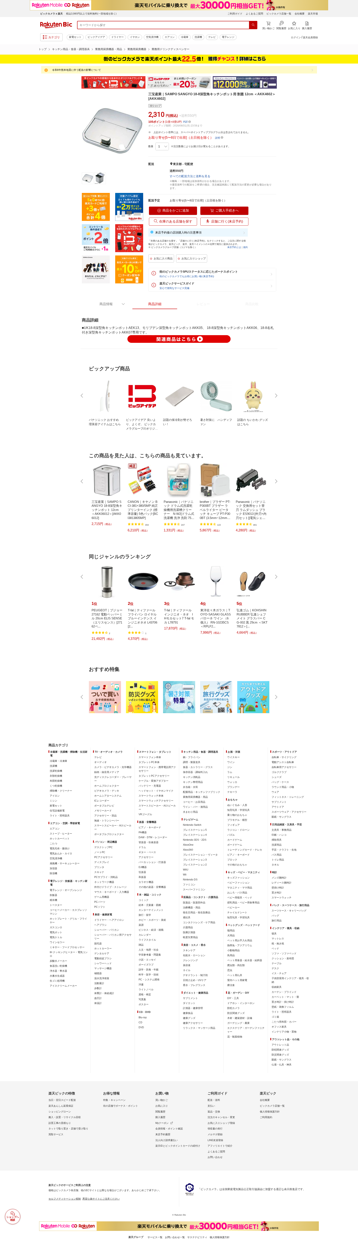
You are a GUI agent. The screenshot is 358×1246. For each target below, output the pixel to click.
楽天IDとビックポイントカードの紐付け (177, 1145)
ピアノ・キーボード (150, 827)
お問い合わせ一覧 (175, 1237)
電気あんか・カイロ (61, 853)
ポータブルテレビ (104, 805)
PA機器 (143, 832)
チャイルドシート (237, 912)
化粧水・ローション (194, 955)
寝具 (274, 933)
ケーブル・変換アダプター (153, 780)
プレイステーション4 (195, 834)
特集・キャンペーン (114, 1100)
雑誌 (141, 944)
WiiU (185, 869)
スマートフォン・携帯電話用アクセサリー (157, 769)
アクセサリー (146, 857)
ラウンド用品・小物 (283, 787)
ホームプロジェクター (106, 785)
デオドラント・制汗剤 (195, 975)
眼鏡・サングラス (281, 816)
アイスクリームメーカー (63, 985)
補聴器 (98, 973)
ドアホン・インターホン (241, 1003)
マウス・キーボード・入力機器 (111, 892)
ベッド (275, 948)
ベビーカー (233, 907)
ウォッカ (232, 782)
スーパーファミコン (194, 889)
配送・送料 (214, 1100)
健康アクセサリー (193, 1023)
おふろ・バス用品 (237, 892)
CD (140, 1022)
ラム (229, 772)
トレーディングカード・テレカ (244, 849)
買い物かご (161, 1100)
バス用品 (277, 854)
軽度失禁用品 (190, 937)
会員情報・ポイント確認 (169, 1128)
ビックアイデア (96, 37)
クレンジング (190, 960)
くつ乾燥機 (56, 785)
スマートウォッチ (281, 897)
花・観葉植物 (234, 1036)
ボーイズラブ (146, 964)
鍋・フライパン (191, 757)
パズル (231, 834)
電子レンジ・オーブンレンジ (66, 890)
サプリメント (190, 998)
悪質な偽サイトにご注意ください (101, 1198)
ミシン (53, 800)
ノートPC (99, 852)
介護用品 (188, 927)
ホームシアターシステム (108, 795)
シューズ (277, 777)
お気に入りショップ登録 (221, 1123)
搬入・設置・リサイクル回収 (64, 1117)
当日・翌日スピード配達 (62, 1100)
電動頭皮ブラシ (103, 958)
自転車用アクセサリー (284, 767)
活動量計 (99, 983)
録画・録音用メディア (106, 772)
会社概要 (300, 13)
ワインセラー (57, 942)
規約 (245, 247)
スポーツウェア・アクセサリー (289, 811)
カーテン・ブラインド (284, 992)
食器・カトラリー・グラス (198, 767)
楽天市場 (313, 13)
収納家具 (277, 987)
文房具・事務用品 (281, 829)
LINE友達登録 (215, 1140)
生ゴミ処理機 (57, 980)
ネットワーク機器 (104, 882)
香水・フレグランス (194, 985)
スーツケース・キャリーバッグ (289, 910)
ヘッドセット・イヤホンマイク (156, 790)
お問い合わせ (215, 1157)
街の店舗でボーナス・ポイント (120, 1105)
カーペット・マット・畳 (285, 997)
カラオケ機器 (146, 882)
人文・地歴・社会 (148, 949)
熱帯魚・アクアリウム (239, 945)
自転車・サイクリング (284, 757)
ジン (229, 767)
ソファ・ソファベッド (284, 953)
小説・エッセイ (147, 959)
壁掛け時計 (278, 887)
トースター (56, 905)
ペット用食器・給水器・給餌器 (244, 960)
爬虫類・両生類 (236, 965)
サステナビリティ (197, 1237)
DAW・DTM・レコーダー (153, 837)
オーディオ (100, 762)
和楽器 (142, 877)
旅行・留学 (145, 915)
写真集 (142, 999)
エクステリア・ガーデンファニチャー (246, 1030)
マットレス (278, 938)
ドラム (142, 847)
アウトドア (278, 806)
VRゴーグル (145, 814)
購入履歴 (160, 1117)
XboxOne (188, 844)
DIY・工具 (233, 998)
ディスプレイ (101, 862)
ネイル (186, 970)
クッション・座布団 (283, 958)
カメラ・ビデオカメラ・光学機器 (113, 767)
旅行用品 (277, 920)
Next (280, 82)
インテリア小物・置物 (284, 1031)
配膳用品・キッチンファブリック (201, 792)
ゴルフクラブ (279, 772)
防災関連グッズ (236, 1013)
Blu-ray (143, 1017)
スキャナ (99, 872)
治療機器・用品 (191, 907)
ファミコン (189, 884)
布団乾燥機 (56, 780)
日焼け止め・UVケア (194, 980)
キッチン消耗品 (191, 777)
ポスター (144, 1004)
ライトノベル (146, 989)
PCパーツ (99, 901)
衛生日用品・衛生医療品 (196, 912)
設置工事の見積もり (59, 1123)
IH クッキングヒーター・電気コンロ (69, 954)
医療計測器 (189, 932)
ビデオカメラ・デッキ (106, 790)
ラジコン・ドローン (238, 829)
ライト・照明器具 (60, 815)
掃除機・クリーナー (61, 790)
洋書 (141, 984)
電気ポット (56, 932)
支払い (211, 1105)
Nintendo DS (190, 879)
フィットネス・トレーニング (288, 797)
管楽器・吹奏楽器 (148, 842)
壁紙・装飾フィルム (283, 1006)
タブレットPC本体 (149, 762)
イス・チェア (279, 973)
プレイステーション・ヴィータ (200, 854)
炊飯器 (53, 895)
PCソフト (99, 906)
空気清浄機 (152, 37)
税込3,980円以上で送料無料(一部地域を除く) (91, 13)
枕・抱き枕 (278, 943)
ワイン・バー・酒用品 (195, 806)
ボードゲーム (234, 844)
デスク (275, 968)
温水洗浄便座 (101, 978)
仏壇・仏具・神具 (281, 1064)
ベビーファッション (238, 882)
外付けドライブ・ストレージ (110, 887)
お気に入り (161, 1105)
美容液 (186, 965)
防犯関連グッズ (280, 1049)
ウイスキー (233, 757)
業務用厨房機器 (136, 49)
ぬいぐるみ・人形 (237, 805)
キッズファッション (238, 877)
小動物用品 (233, 950)
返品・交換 (214, 1111)
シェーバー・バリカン (106, 929)
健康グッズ (189, 1018)
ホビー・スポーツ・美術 (152, 920)
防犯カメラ (233, 1008)
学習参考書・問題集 (150, 954)
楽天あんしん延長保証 (60, 1105)
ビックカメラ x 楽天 (51, 13)
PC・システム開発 (149, 979)
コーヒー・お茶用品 (194, 802)
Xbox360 (188, 849)
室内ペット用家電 (237, 980)
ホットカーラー (103, 948)
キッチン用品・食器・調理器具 (71, 49)
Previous (77, 82)
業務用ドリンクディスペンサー (170, 49)
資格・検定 (145, 994)
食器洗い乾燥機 (58, 965)
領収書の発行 (215, 1128)
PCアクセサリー (103, 857)
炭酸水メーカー (58, 960)
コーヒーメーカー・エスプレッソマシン (68, 912)
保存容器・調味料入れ (195, 772)
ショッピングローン (59, 1111)
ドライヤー (117, 37)
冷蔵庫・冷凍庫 (58, 761)
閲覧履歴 (160, 1111)
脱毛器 (98, 943)
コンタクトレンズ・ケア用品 (199, 922)
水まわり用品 (190, 811)
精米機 (53, 900)
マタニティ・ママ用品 (239, 887)
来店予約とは (234, 247)
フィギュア (233, 824)
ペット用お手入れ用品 (239, 940)
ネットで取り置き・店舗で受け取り (68, 1128)
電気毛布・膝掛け (60, 848)
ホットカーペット (60, 838)
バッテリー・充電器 (150, 785)
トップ (43, 49)
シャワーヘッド (103, 963)
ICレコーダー (101, 800)
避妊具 (186, 917)
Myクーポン (162, 1123)
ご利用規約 (266, 1117)
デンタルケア (101, 953)
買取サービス (55, 1134)
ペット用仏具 (234, 975)
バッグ (275, 915)
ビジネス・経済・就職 (151, 929)
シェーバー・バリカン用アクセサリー (113, 936)
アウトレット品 (280, 1044)
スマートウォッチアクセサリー (156, 800)
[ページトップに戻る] (352, 737)
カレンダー (145, 934)
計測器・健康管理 (193, 1008)
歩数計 (98, 988)
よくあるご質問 (254, 13)
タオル (275, 864)
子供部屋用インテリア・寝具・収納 (290, 980)
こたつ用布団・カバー (284, 1021)
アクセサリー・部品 (105, 815)
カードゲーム (234, 839)
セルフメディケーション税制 (64, 1198)
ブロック (232, 859)
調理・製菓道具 (191, 762)
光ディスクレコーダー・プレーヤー (113, 779)
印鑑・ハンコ (279, 834)
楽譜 (141, 924)
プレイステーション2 (195, 864)
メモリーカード (103, 810)
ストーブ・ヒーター (61, 833)
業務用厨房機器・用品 (108, 49)
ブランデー (233, 787)
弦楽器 (142, 872)
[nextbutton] (276, 395)
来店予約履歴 (162, 1134)
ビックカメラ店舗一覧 (278, 13)
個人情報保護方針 (270, 1111)
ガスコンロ (56, 927)
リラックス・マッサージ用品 (199, 1028)
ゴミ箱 (275, 1016)
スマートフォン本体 (150, 757)
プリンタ (99, 867)
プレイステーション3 (195, 859)
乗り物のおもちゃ (237, 815)
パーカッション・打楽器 (152, 862)
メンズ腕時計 (279, 877)
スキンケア (189, 950)
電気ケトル (56, 937)
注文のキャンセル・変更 (221, 1117)
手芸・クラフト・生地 (284, 849)
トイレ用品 (278, 859)
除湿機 (53, 873)
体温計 (98, 1003)
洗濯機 (198, 37)
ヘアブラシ (100, 924)
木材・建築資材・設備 (239, 1018)
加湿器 (53, 868)
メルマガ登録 (215, 1134)
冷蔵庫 (184, 37)
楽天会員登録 (310, 37)
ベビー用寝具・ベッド (239, 897)
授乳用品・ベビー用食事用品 (243, 902)
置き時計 (277, 892)
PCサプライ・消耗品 (106, 877)
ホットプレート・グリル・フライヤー (68, 920)
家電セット (75, 37)
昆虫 (229, 970)
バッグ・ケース (280, 782)
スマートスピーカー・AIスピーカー (112, 827)
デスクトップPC (103, 847)
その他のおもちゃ (237, 864)
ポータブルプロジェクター (109, 834)
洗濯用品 (277, 844)
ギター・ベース (147, 852)
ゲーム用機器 (101, 897)
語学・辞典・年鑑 (148, 969)
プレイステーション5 (195, 829)
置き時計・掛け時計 (283, 1001)
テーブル (277, 963)
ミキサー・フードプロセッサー (67, 947)
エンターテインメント (151, 910)
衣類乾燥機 (56, 775)
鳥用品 (231, 955)
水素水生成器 (57, 975)
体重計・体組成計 (104, 993)
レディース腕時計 (281, 882)
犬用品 (231, 935)
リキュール (233, 777)
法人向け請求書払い (166, 1140)
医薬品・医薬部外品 (194, 902)
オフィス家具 (279, 1026)
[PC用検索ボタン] (253, 25)
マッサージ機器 (103, 968)
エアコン (170, 37)
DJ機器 (143, 867)
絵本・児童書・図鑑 (150, 905)
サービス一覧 (155, 1237)
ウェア (275, 792)
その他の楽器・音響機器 (152, 887)
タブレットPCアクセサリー (154, 775)
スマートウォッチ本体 (151, 795)
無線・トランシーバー (106, 820)
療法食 (231, 985)
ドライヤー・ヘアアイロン (109, 920)
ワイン (231, 762)
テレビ (212, 37)
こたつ (53, 843)
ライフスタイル (147, 939)
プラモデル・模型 (237, 820)
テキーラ (232, 792)
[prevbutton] (82, 395)
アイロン (55, 795)
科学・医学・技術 (148, 974)
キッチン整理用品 (193, 782)
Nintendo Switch (192, 824)
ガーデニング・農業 (238, 1023)
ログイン (296, 37)
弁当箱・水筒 (190, 787)
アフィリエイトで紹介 (220, 1145)
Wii (184, 874)
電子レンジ (228, 37)
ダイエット (189, 1003)
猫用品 (231, 930)
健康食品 (188, 1013)
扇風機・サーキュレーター (65, 863)
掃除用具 (277, 839)
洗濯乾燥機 (56, 770)
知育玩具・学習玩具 (238, 810)
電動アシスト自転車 (283, 762)
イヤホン (135, 37)
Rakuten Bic (56, 25)
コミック (144, 900)
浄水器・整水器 (58, 970)
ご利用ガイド (234, 13)
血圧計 (98, 998)
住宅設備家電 (57, 810)
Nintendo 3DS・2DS (194, 839)
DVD (141, 1027)
